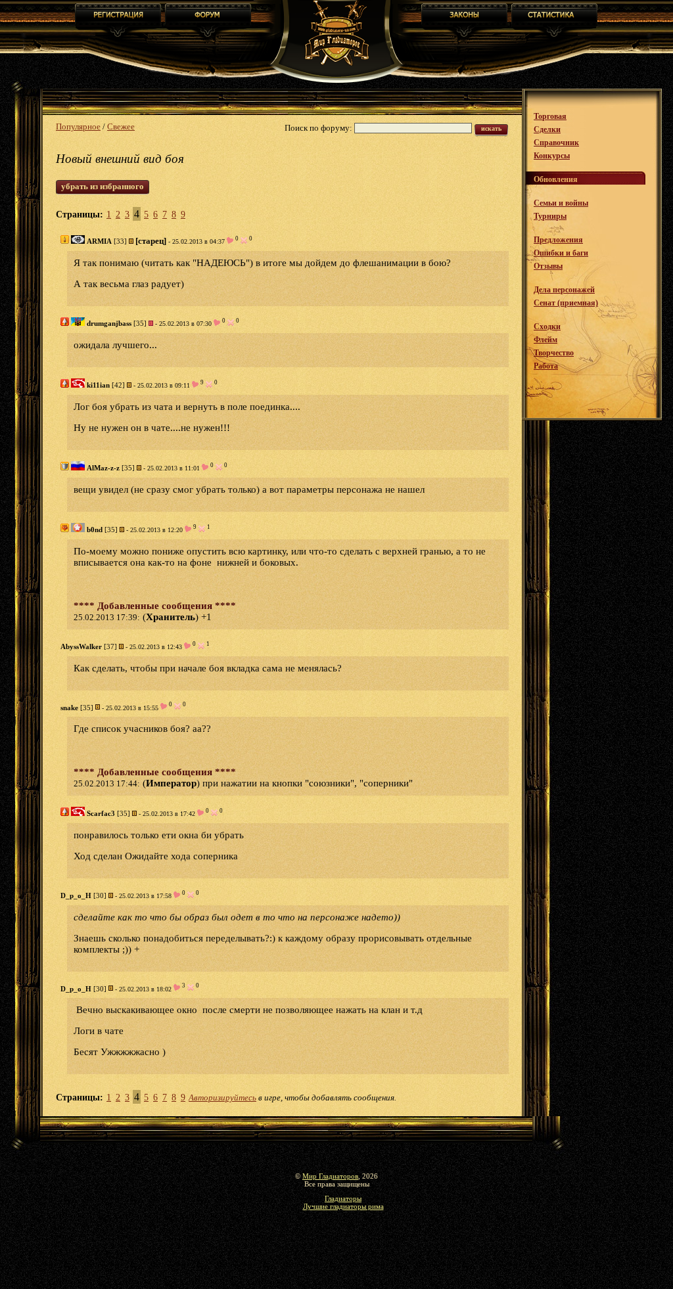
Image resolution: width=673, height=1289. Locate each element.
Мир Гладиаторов (330, 1176)
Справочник (556, 142)
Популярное (78, 126)
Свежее (121, 126)
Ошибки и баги (561, 253)
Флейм (545, 339)
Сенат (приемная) (566, 302)
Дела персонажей (564, 289)
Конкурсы (552, 155)
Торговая (550, 116)
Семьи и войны (561, 203)
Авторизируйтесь (222, 1097)
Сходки (547, 326)
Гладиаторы (343, 1198)
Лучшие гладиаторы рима (343, 1206)
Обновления (556, 179)
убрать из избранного (102, 186)
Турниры (550, 216)
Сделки (547, 129)
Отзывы (548, 266)
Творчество (554, 352)
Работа (546, 366)
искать (491, 128)
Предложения (558, 239)
